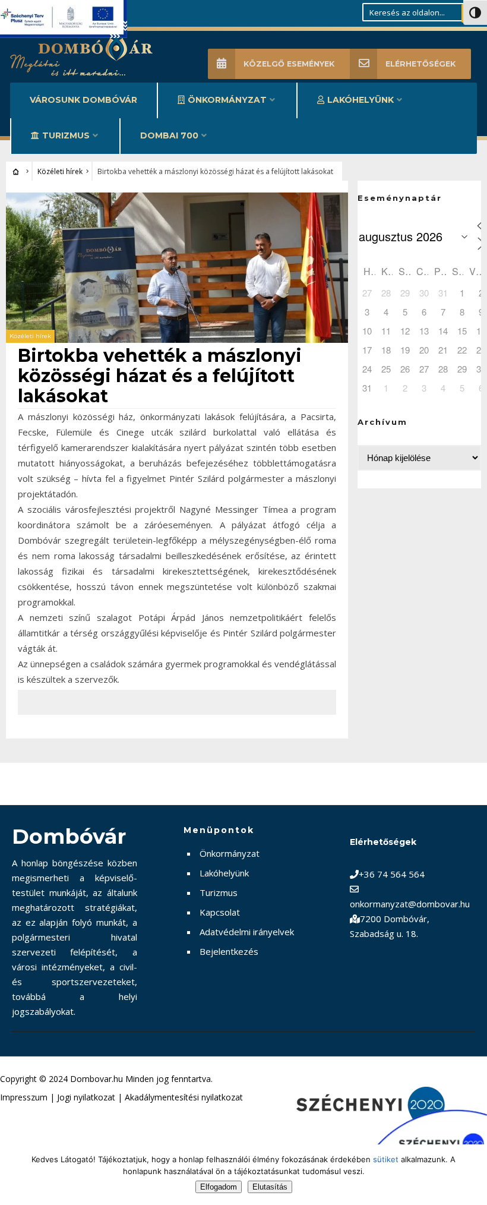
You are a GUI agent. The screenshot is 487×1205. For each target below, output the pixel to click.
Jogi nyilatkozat (86, 1097)
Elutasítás (269, 1186)
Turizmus (66, 135)
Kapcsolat (220, 912)
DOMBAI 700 (169, 135)
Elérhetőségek (420, 63)
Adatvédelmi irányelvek (247, 932)
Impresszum (24, 1097)
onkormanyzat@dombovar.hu (410, 904)
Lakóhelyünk (360, 99)
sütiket (386, 1159)
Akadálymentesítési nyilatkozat (184, 1097)
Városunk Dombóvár (83, 99)
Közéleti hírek (60, 171)
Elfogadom (218, 1186)
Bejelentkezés (229, 951)
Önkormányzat (227, 99)
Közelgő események (289, 63)
